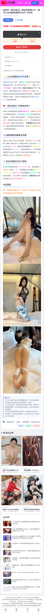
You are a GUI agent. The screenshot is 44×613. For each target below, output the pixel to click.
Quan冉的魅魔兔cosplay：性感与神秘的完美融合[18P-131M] (26, 530)
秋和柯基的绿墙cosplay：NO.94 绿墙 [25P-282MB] (26, 580)
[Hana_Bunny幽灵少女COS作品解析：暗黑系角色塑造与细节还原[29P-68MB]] (7, 538)
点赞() (37, 426)
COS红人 (16, 16)
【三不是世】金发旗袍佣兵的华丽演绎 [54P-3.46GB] (26, 522)
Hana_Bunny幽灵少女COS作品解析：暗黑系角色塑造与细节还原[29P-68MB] (26, 537)
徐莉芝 (21, 76)
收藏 (29, 426)
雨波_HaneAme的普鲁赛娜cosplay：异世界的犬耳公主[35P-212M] (26, 588)
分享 (21, 426)
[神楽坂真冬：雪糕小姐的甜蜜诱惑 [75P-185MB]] (7, 567)
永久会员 (33, 39)
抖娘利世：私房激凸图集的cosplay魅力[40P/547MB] (26, 559)
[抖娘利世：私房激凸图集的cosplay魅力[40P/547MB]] (7, 559)
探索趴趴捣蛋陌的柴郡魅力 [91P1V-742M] (32, 510)
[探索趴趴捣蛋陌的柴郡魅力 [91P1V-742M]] (33, 490)
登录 (35, 3)
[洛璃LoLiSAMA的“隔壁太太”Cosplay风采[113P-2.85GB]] (11, 490)
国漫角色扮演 (10, 422)
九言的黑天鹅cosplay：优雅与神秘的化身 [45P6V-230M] (26, 551)
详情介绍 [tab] (9, 20)
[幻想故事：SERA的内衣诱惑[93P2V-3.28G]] (7, 545)
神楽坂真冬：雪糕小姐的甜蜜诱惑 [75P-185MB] (26, 566)
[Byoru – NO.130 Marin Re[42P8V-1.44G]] (7, 574)
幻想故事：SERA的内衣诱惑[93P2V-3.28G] (25, 543)
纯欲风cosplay (35, 422)
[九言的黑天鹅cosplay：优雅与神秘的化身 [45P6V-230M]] (7, 552)
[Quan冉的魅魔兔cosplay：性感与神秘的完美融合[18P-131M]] (7, 530)
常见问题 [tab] (20, 20)
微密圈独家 (26, 422)
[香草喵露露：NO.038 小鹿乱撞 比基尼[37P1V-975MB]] (33, 451)
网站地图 (36, 597)
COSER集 (18, 597)
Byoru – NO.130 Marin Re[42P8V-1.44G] (25, 572)
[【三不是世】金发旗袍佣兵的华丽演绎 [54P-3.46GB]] (7, 523)
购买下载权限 (23, 47)
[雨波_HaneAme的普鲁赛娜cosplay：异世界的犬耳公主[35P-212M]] (7, 588)
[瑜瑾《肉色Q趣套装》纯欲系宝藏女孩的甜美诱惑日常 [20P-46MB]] (11, 451)
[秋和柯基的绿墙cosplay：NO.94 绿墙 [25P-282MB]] (7, 581)
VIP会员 (16, 39)
